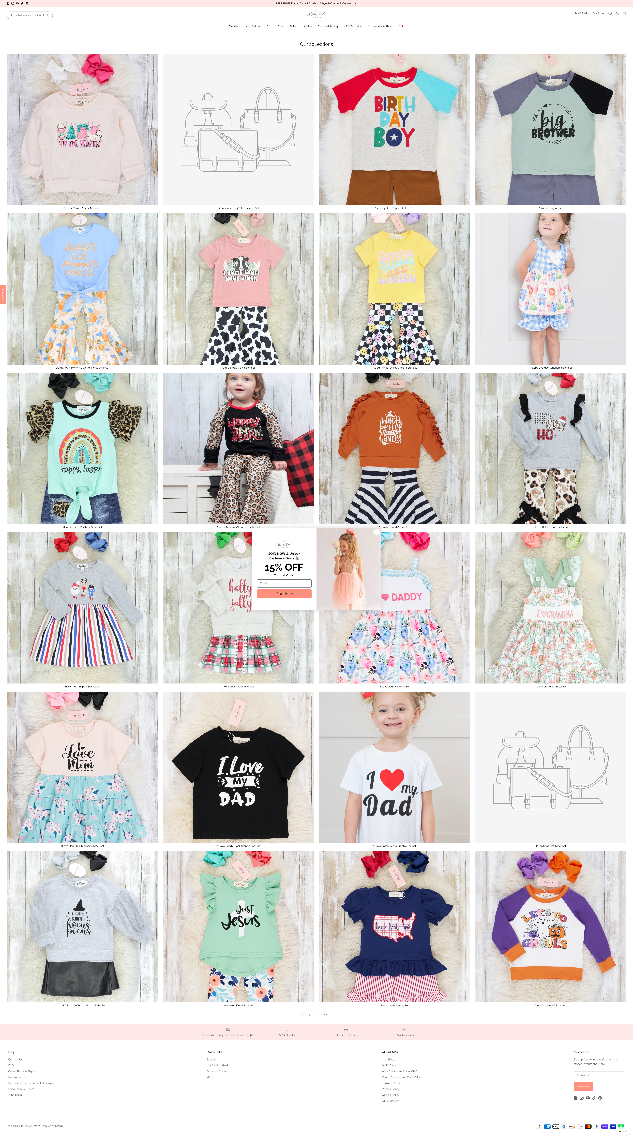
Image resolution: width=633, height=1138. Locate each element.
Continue (284, 593)
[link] (284, 544)
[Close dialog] (376, 532)
